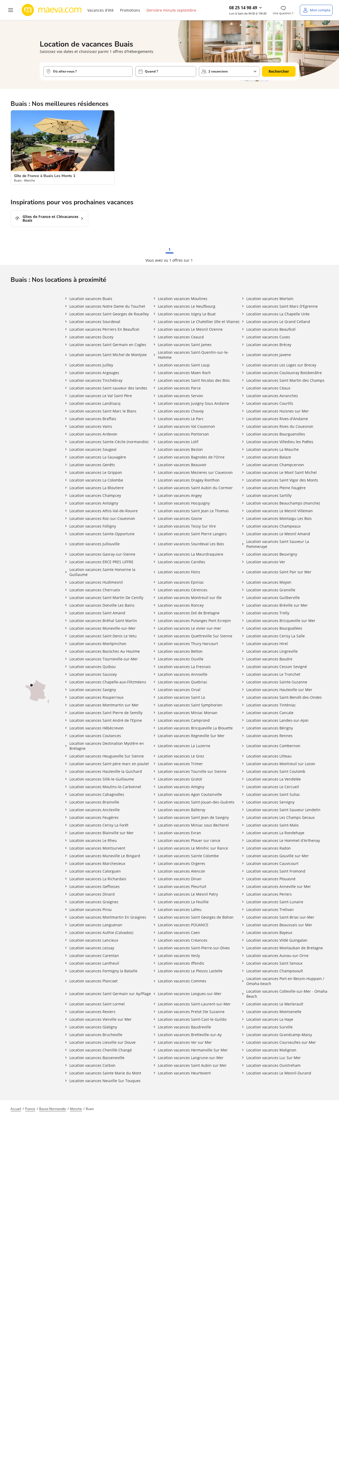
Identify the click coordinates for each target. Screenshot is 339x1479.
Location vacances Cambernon (273, 745)
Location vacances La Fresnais (184, 666)
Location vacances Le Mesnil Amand (278, 533)
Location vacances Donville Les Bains (102, 605)
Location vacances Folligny (92, 526)
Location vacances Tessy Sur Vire (187, 526)
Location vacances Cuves (268, 336)
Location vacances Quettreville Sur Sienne (195, 635)
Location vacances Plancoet (93, 980)
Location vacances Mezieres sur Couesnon (195, 472)
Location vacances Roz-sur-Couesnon (102, 518)
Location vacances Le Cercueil (272, 786)
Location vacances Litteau (269, 756)
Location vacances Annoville (182, 674)
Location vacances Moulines (182, 298)
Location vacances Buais (90, 298)
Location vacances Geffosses (94, 886)
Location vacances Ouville (180, 658)
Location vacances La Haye (269, 1019)
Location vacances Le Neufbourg (186, 306)
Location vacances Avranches (272, 395)
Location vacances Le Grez (181, 756)
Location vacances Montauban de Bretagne (284, 947)
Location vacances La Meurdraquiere (190, 554)
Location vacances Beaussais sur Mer (279, 924)
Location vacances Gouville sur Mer (277, 855)
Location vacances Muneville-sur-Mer (102, 628)
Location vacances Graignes (93, 901)
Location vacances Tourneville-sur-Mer (103, 658)
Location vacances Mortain (269, 298)
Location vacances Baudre (269, 658)
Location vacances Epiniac (181, 582)
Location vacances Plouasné (271, 878)
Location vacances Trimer (180, 763)
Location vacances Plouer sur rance (189, 840)
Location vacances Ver (265, 561)
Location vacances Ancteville (94, 809)
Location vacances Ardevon (93, 434)
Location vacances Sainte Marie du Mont (105, 1073)
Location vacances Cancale (269, 712)
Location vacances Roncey (181, 605)
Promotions (130, 10)
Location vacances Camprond (184, 720)
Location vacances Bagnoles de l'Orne (191, 457)
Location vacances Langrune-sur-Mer (191, 1057)
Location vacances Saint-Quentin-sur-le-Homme (193, 355)
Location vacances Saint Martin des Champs (285, 380)
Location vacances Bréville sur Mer (277, 605)
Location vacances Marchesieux (97, 863)
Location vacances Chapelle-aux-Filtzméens (107, 681)
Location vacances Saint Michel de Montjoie (108, 354)
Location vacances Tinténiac (271, 704)
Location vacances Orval (179, 689)
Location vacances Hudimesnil (96, 582)
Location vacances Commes (182, 980)
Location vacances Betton (180, 651)
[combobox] (88, 71)
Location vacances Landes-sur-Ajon (277, 720)
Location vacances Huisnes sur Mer (277, 411)
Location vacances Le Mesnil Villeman (279, 510)
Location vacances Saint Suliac (273, 794)
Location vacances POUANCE (183, 924)
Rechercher (279, 71)
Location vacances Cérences (182, 589)
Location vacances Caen (179, 932)
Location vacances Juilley (91, 365)
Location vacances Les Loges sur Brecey (281, 365)
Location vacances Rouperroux (96, 697)
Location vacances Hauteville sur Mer (279, 689)
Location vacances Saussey (93, 674)
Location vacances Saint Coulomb (275, 771)
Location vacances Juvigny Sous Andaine (193, 403)
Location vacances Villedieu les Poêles (279, 441)
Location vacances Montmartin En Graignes (107, 917)
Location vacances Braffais (92, 418)
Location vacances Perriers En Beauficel (104, 329)
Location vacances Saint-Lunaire (274, 901)
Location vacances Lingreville (272, 651)
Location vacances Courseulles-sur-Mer (281, 1042)
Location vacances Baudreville (184, 1026)
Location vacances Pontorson (183, 434)
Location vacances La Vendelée (273, 779)
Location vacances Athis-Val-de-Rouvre (103, 510)
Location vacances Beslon (180, 449)
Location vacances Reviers (92, 1011)
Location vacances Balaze (268, 457)
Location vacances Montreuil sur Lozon (280, 763)
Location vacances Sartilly (269, 495)
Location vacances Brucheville (95, 1034)
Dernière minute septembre (171, 10)
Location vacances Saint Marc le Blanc (103, 411)
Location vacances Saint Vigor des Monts (282, 480)
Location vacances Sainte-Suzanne (276, 681)
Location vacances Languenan (95, 924)
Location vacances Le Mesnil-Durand (278, 1073)
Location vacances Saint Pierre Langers (192, 533)
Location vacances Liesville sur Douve (102, 1042)
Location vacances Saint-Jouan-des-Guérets (196, 802)
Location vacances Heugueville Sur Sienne (106, 756)
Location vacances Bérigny (269, 728)
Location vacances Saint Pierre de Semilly (105, 712)
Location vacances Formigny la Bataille (103, 970)
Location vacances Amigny (181, 786)
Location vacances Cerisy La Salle (275, 635)
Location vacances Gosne (180, 518)
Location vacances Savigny (92, 689)
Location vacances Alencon (181, 871)
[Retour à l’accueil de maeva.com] (51, 10)
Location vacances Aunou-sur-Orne (277, 955)
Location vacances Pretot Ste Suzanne (191, 1011)
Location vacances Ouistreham (273, 1065)
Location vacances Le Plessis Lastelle (190, 970)
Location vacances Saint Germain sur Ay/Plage (110, 993)
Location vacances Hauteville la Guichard (105, 771)
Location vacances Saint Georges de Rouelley (109, 313)
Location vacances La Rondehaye (275, 832)
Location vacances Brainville (94, 802)
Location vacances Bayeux (269, 932)
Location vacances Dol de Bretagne (189, 612)
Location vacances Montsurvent (97, 848)
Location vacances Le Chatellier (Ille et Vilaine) (198, 321)
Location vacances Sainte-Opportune (102, 533)
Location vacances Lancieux (93, 940)
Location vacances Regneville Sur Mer (191, 735)
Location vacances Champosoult (274, 970)
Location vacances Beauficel (271, 329)
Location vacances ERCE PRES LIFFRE (101, 561)
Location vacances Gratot (180, 779)
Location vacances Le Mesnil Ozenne (190, 329)
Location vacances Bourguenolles (275, 434)
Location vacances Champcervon (275, 464)
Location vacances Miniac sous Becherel (193, 825)
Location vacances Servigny (270, 802)
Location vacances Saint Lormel (97, 1003)
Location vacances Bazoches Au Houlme (104, 651)
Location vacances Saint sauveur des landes (108, 388)
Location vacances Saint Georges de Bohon (196, 917)
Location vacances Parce (179, 388)
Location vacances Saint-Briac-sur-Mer (280, 917)
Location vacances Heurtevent (184, 1073)
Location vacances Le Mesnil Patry (188, 894)
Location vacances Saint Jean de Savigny (193, 817)
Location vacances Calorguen (95, 871)
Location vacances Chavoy (181, 411)
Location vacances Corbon (92, 1065)
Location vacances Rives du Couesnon (279, 426)
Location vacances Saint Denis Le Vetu (103, 635)
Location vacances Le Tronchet (273, 674)
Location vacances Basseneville (96, 1057)
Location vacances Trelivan (270, 909)
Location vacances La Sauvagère (97, 457)
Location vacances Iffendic (181, 963)
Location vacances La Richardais (97, 878)
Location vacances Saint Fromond (275, 871)
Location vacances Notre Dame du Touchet (107, 306)
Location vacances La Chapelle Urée (278, 313)
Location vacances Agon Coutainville (190, 794)
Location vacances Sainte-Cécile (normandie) (108, 441)
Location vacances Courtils (269, 403)
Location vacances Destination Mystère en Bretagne (106, 746)
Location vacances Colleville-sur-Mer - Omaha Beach (286, 994)
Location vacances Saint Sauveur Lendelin (283, 809)
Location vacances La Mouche (272, 449)
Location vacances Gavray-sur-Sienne (102, 554)
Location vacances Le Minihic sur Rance (193, 848)
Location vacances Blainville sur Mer (101, 832)
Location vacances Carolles (181, 561)
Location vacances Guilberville (273, 597)
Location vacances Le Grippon (95, 472)
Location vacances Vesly (179, 955)
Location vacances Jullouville (94, 543)
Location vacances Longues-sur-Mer (189, 993)
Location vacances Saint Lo (181, 697)
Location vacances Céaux (268, 388)
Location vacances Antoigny (93, 503)
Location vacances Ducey (91, 336)
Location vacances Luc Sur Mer (273, 1057)
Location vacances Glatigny (93, 1026)
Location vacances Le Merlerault (274, 1003)
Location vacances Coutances (95, 735)
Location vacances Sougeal (93, 449)
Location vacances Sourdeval (94, 321)
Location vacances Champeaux (273, 526)
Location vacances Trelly (267, 612)
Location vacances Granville (270, 589)
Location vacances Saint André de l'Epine (105, 720)
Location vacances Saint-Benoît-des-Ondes (284, 697)
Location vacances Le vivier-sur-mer (189, 628)
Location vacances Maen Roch (184, 372)
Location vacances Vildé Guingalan (276, 940)
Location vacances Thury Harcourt (188, 643)
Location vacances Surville (269, 1026)
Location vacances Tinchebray (95, 380)
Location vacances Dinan (180, 878)
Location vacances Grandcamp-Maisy (279, 1034)
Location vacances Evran (179, 832)
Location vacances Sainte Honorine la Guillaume (102, 572)
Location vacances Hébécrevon (96, 728)
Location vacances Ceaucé (181, 336)
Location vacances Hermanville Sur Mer (193, 1049)
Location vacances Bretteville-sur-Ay (190, 1034)
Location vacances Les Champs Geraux (280, 817)
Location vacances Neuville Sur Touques (105, 1080)
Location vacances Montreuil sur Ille (190, 597)
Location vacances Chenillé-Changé (100, 1049)
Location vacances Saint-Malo (272, 825)
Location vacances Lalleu (180, 909)
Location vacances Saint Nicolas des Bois (194, 380)
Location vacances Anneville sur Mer (278, 886)
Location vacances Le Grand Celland (278, 321)
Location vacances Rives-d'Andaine (277, 418)
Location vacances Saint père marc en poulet (109, 763)
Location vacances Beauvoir (182, 464)
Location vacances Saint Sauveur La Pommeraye (277, 544)
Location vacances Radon (268, 848)
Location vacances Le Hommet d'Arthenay (283, 840)
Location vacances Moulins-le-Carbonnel (105, 786)
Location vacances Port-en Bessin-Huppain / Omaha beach (285, 981)
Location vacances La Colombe (96, 480)
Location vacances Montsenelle (273, 1011)
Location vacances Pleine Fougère (276, 487)
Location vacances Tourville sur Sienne (192, 771)
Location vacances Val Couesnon (186, 426)
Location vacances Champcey (95, 495)
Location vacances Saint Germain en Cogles (107, 344)
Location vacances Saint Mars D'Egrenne (282, 306)
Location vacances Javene (268, 354)
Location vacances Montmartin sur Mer (104, 704)
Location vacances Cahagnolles (96, 794)
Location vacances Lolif (178, 441)
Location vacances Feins (179, 571)
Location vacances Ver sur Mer (185, 1042)
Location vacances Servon (180, 395)
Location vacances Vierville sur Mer (100, 1019)
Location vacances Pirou (90, 909)
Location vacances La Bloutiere (96, 487)
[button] (10, 10)
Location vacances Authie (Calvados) (101, 932)
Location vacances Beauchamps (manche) (283, 503)
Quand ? (151, 71)
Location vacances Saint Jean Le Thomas (193, 510)
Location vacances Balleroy (181, 809)
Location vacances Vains (90, 426)
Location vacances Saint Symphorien (190, 704)
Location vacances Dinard (92, 894)
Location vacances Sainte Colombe (188, 855)
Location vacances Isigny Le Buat (187, 313)
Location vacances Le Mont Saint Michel (281, 472)
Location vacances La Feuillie (183, 901)
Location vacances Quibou (92, 666)
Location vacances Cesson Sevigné (276, 666)
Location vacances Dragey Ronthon (189, 480)
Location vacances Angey (180, 495)
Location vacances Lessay (91, 947)
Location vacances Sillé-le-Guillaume (101, 779)
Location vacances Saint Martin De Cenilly (106, 597)
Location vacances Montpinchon (97, 643)
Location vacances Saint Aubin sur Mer (192, 1065)
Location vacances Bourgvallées (274, 628)
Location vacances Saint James (185, 344)
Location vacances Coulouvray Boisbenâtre (284, 372)
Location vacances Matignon (271, 1049)
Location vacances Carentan (94, 955)
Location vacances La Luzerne (184, 745)
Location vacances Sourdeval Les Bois (191, 543)
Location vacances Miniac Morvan (187, 712)
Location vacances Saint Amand (97, 612)
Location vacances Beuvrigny (271, 554)
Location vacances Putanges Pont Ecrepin (194, 620)
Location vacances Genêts (92, 464)
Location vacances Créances (182, 940)
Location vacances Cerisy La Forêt (98, 825)
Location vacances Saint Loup (184, 365)
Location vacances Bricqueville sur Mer (280, 620)
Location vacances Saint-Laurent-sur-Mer (194, 1003)
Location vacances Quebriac (182, 681)
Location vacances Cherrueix (94, 589)
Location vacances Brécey (268, 344)
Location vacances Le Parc (181, 418)
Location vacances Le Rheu (93, 840)
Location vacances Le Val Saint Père (100, 395)
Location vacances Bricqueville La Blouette (195, 728)
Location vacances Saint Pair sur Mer (278, 571)
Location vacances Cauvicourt (272, 863)
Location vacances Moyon (268, 582)
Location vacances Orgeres (181, 863)
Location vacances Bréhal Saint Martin (103, 620)
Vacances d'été (100, 10)
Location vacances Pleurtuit (182, 886)
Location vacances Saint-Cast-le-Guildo (192, 1019)
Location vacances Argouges (94, 372)
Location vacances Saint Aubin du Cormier (195, 487)
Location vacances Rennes (269, 735)
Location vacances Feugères (94, 817)
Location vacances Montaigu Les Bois (279, 518)
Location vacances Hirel (267, 643)
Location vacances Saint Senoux (274, 963)
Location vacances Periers (269, 894)
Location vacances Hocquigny (184, 503)
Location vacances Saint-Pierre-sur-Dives (194, 947)
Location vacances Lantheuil (94, 963)
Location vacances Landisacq (95, 403)
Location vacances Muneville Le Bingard (104, 855)
